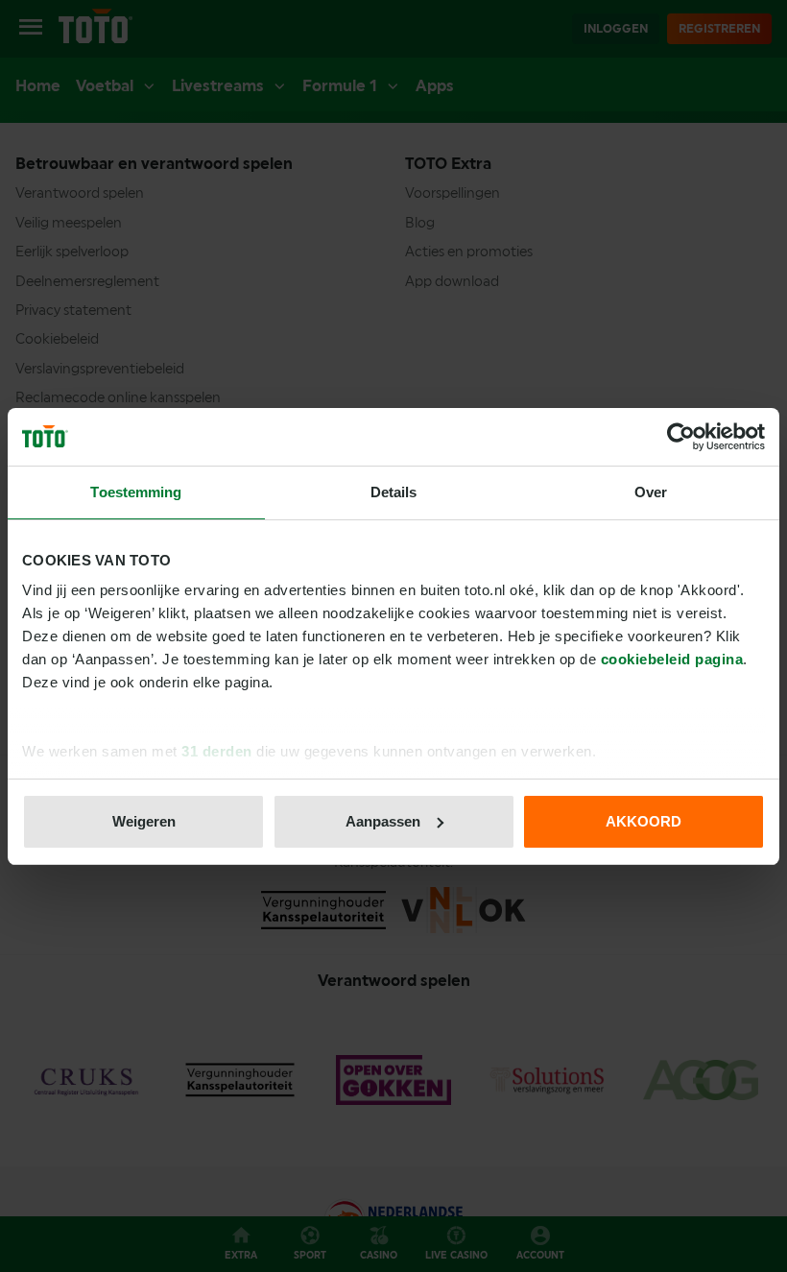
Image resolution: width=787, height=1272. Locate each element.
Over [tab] (650, 492)
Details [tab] (393, 492)
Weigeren (144, 821)
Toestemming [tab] (135, 492)
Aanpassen (383, 821)
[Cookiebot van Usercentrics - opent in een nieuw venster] (681, 436)
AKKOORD (643, 821)
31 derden (216, 751)
